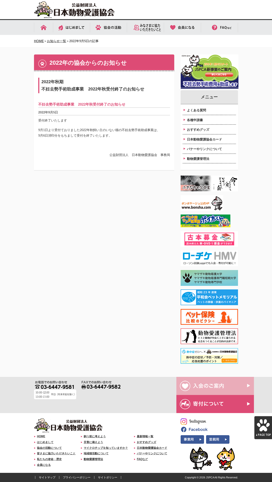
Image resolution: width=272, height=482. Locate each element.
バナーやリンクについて (204, 149)
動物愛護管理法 (198, 158)
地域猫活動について (96, 453)
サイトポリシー (107, 477)
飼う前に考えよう (95, 436)
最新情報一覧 (145, 436)
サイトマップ (47, 477)
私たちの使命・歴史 (49, 459)
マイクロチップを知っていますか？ (106, 447)
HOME (39, 41)
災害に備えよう (93, 442)
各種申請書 (195, 120)
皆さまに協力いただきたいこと (56, 453)
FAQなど (142, 459)
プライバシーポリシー (77, 477)
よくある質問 (196, 110)
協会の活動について (49, 447)
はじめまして (45, 442)
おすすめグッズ (198, 129)
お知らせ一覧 (56, 41)
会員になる (44, 464)
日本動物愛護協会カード (204, 139)
